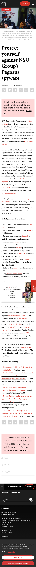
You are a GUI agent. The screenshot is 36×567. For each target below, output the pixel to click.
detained (22, 253)
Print (6, 458)
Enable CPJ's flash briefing (18, 442)
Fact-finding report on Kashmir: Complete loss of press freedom (14, 389)
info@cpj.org (5, 536)
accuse (15, 268)
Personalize (18, 557)
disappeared (6, 187)
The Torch (6, 9)
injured (25, 236)
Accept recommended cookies (18, 563)
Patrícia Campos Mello (16, 315)
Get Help (25, 4)
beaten (18, 247)
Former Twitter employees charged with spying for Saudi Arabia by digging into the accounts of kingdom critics (17, 399)
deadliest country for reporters (17, 180)
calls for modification (14, 273)
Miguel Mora (15, 327)
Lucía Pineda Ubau (15, 324)
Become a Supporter (14, 487)
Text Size (7, 465)
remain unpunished (9, 193)
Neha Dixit (23, 318)
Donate (29, 487)
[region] (18, 553)
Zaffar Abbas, (26, 333)
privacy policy (11, 552)
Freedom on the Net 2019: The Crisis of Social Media (17, 369)
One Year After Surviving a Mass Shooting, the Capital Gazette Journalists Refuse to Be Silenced (17, 413)
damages (16, 242)
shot (29, 230)
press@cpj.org (26, 347)
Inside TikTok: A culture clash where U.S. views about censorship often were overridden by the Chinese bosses (18, 376)
